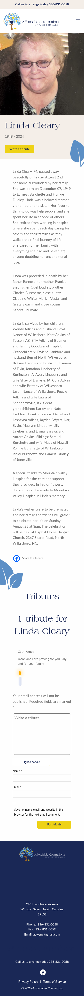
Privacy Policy (28, 981)
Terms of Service (54, 981)
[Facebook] (16, 558)
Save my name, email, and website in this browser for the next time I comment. (38, 812)
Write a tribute (19, 148)
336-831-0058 (59, 4)
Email (17, 787)
